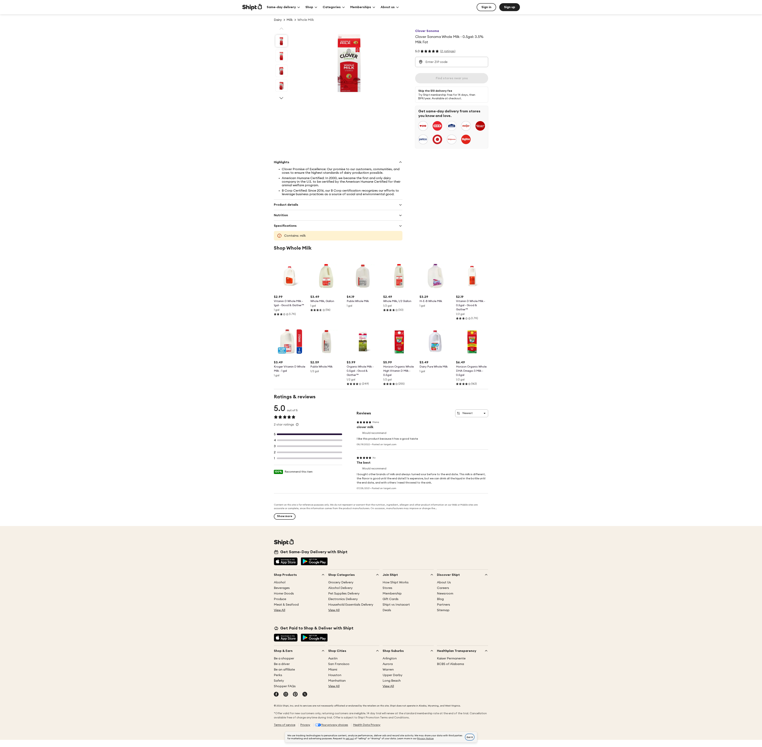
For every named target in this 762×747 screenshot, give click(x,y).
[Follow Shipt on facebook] (276, 694)
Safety (279, 680)
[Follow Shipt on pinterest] (295, 694)
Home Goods (284, 593)
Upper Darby (392, 675)
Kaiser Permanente (451, 658)
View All (279, 610)
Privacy (305, 725)
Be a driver (282, 664)
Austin (333, 658)
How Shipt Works (396, 582)
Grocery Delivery (340, 582)
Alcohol (279, 582)
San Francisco (338, 664)
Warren (388, 669)
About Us (444, 582)
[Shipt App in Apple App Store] (286, 561)
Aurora (388, 664)
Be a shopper (284, 658)
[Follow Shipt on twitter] (304, 694)
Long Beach (392, 680)
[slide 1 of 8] (281, 41)
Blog (440, 599)
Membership (392, 593)
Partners (443, 604)
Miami (332, 669)
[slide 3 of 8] (281, 71)
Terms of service (284, 725)
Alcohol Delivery (340, 588)
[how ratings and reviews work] (297, 424)
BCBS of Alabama (450, 664)
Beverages (282, 588)
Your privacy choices (334, 725)
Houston (334, 675)
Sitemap (443, 610)
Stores (387, 588)
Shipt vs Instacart (396, 604)
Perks (278, 675)
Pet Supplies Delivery (344, 593)
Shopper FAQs (285, 686)
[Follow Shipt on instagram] (285, 694)
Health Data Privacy (366, 725)
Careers (443, 588)
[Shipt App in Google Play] (314, 561)
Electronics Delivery (343, 599)
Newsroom (445, 593)
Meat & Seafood (286, 604)
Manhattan (337, 680)
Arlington (390, 658)
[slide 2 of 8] (281, 56)
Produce (280, 599)
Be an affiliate (284, 669)
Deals (387, 610)
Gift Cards (390, 599)
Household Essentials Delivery (350, 604)
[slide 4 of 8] (281, 86)
